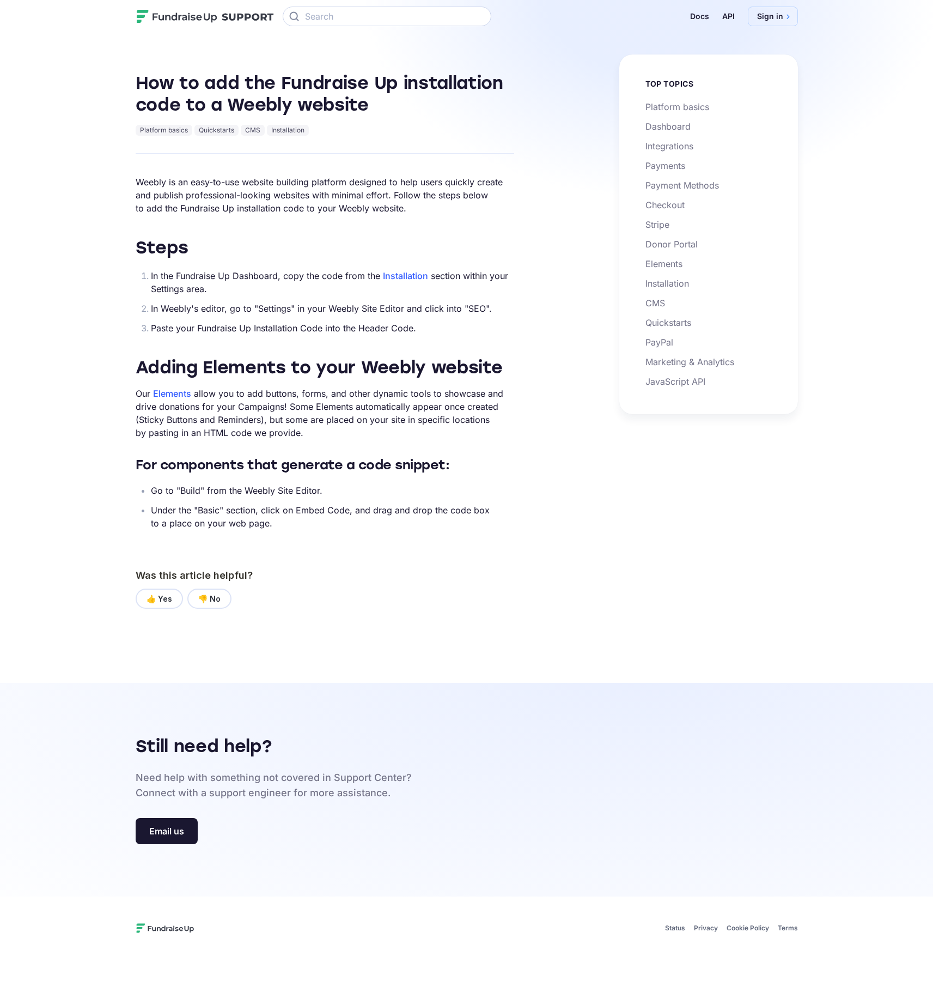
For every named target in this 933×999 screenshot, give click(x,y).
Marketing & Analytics (689, 361)
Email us (166, 831)
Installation (287, 130)
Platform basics (164, 130)
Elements (172, 393)
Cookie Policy (748, 928)
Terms (788, 928)
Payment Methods (682, 185)
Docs (699, 16)
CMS (252, 130)
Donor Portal (671, 244)
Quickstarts (216, 130)
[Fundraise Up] (177, 16)
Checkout (665, 204)
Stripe (657, 224)
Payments (665, 165)
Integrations (669, 146)
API (728, 16)
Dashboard (668, 126)
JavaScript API (675, 381)
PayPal (659, 342)
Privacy (706, 928)
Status (675, 928)
